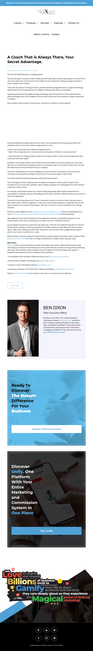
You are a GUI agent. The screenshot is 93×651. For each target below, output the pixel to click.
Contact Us (73, 23)
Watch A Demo (41, 34)
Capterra (43, 261)
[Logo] (46, 11)
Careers (55, 34)
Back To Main (15, 285)
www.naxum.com (65, 320)
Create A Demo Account (46, 429)
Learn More (82, 3)
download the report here (64, 269)
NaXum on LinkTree (19, 273)
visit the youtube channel (59, 257)
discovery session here (17, 239)
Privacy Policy (58, 645)
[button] (23, 23)
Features (58, 23)
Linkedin (51, 261)
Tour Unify (46, 530)
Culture (17, 23)
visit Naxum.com (44, 265)
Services (45, 23)
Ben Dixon (11, 245)
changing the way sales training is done (46, 212)
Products (31, 23)
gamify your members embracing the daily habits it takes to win (34, 214)
